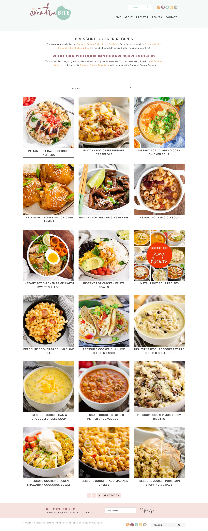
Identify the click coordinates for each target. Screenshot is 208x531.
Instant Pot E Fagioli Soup (159, 217)
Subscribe (147, 510)
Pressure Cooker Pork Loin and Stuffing (97, 44)
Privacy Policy (96, 523)
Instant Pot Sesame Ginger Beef (104, 217)
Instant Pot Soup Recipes (159, 283)
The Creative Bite (50, 11)
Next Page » (111, 495)
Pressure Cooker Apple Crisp (95, 65)
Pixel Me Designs (78, 523)
